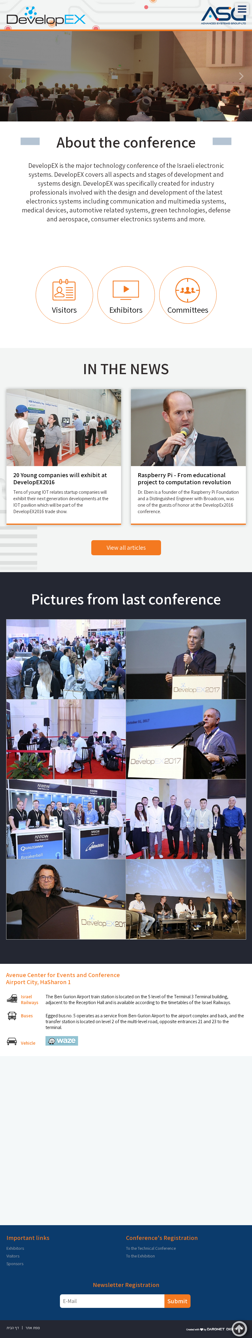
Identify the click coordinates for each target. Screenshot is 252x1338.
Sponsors (14, 1263)
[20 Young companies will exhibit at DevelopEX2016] (63, 427)
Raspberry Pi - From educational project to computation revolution (184, 478)
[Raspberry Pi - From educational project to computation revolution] (188, 427)
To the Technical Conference (151, 1248)
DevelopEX (67, 54)
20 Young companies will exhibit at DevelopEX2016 (60, 478)
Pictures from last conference (126, 599)
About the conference (126, 142)
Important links (27, 1238)
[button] (242, 9)
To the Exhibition (140, 1256)
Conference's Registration (162, 1238)
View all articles (126, 548)
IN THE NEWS (126, 368)
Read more (55, 101)
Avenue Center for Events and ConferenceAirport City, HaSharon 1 (63, 978)
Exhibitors (15, 1248)
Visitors (12, 1256)
